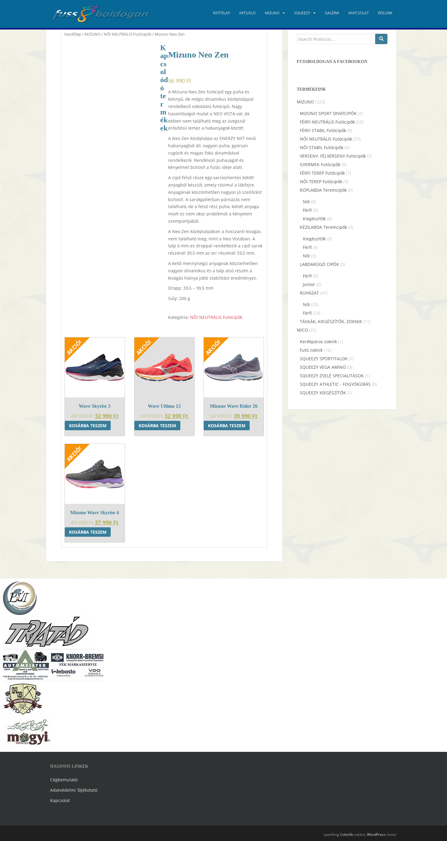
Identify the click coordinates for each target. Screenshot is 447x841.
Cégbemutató (64, 780)
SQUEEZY (302, 13)
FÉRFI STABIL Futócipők (323, 130)
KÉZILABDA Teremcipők (323, 227)
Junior (309, 284)
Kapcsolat (358, 13)
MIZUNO (272, 13)
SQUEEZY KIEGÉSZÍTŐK (323, 393)
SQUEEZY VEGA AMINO (323, 367)
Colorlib (346, 834)
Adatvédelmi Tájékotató (73, 790)
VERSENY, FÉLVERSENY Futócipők (333, 156)
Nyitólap (221, 13)
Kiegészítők (314, 219)
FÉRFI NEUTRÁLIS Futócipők (327, 122)
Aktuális (247, 13)
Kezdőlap (72, 34)
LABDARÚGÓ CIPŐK (319, 264)
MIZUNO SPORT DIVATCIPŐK (328, 113)
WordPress (376, 834)
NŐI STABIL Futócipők (321, 147)
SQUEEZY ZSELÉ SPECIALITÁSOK (332, 376)
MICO (302, 330)
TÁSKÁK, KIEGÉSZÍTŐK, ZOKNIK (331, 321)
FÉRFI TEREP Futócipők (322, 173)
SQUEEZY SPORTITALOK (324, 358)
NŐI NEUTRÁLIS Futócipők (127, 34)
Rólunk (385, 13)
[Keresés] (381, 39)
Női (306, 201)
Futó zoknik (311, 350)
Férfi (307, 210)
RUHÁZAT (309, 293)
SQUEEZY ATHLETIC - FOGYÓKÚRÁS (335, 384)
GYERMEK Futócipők (320, 164)
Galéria (332, 13)
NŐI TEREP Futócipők (321, 181)
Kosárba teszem (87, 425)
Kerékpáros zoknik (318, 341)
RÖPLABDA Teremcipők (323, 190)
